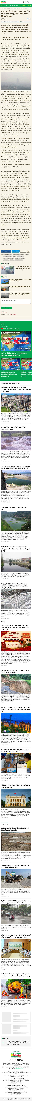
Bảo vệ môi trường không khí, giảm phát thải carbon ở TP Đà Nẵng (20, 280)
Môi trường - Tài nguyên (25, 5)
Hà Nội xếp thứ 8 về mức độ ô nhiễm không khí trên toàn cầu (23, 268)
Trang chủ (3, 8)
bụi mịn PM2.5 (20, 256)
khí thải (11, 260)
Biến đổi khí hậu (4, 930)
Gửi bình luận (7, 308)
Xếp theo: (3, 314)
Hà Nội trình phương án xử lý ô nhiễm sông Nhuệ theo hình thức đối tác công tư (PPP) (15, 549)
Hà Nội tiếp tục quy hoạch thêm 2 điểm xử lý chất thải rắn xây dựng (15, 866)
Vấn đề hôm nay (4, 665)
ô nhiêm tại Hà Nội (7, 256)
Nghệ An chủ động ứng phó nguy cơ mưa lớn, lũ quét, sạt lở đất (15, 671)
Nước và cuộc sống (13, 5)
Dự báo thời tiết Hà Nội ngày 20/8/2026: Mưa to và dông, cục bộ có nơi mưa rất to (16, 902)
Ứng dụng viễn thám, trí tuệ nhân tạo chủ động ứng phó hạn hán (15, 829)
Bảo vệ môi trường (5, 896)
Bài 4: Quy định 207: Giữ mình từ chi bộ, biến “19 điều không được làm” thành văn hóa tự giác (15, 627)
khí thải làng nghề (18, 260)
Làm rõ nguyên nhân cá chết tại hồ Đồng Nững (15, 508)
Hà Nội (27, 254)
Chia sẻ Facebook (6, 251)
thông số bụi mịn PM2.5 (8, 258)
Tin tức (5, 5)
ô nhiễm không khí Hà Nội (18, 254)
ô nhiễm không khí (7, 254)
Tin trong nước (4, 969)
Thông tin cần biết (4, 744)
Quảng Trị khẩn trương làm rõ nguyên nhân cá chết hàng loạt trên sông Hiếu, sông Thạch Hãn (14, 586)
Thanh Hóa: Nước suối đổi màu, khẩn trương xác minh (13, 428)
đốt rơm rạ (6, 260)
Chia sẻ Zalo (16, 251)
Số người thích (13, 314)
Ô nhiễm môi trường (24, 8)
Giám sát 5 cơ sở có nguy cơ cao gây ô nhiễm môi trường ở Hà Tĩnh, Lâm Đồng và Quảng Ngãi (16, 389)
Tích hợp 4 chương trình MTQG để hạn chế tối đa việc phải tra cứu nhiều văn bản (16, 936)
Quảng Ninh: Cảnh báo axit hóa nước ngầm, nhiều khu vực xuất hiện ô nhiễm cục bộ (16, 468)
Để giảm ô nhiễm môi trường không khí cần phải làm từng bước (19, 287)
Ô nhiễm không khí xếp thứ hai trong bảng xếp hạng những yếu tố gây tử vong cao (19, 294)
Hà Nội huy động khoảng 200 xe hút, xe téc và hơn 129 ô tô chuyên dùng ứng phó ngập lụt (15, 976)
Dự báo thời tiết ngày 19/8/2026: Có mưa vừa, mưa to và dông (14, 354)
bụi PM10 (17, 258)
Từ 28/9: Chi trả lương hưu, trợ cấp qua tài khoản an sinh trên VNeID (15, 750)
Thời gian (7, 314)
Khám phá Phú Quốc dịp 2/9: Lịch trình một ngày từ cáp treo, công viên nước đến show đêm (16, 709)
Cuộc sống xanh (4, 780)
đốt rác (22, 258)
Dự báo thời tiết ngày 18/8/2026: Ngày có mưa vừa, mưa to (9, 374)
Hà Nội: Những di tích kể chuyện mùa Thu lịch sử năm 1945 (15, 786)
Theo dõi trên (4, 326)
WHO (14, 256)
